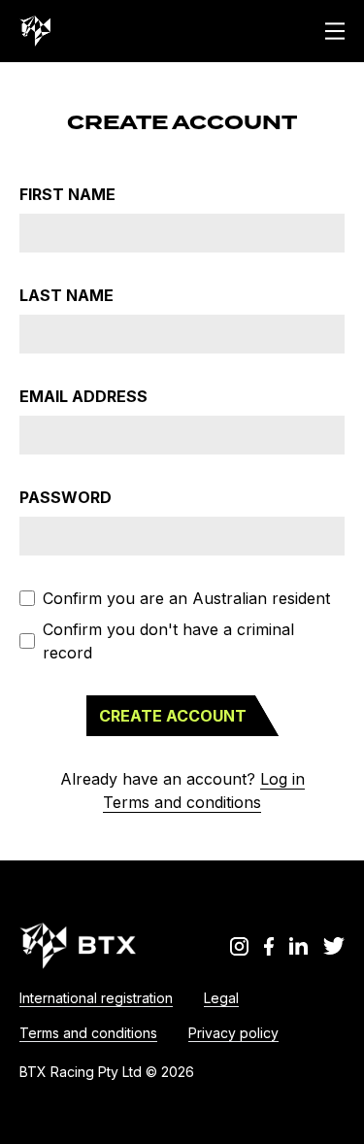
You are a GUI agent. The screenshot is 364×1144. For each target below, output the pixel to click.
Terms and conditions (182, 802)
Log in (282, 779)
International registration (96, 998)
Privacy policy (233, 1033)
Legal (221, 998)
